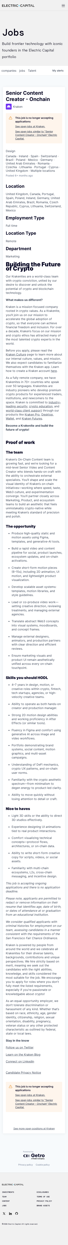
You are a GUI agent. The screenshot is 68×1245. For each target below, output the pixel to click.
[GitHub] (17, 1213)
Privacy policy (25, 1164)
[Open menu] (58, 6)
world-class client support (24, 410)
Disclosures (43, 1192)
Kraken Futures (32, 418)
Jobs (4, 1206)
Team (4, 1197)
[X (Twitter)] (4, 1213)
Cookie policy (43, 1164)
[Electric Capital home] (18, 5)
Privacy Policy (44, 1201)
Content (6, 1201)
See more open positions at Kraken (34, 1128)
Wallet (10, 418)
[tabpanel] (34, 668)
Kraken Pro (32, 414)
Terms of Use (43, 1197)
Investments (8, 1192)
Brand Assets (43, 1206)
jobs (22, 70)
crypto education (41, 406)
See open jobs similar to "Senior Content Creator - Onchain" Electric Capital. (36, 135)
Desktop (47, 414)
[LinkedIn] (10, 1213)
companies (8, 70)
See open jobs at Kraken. (30, 126)
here (54, 371)
